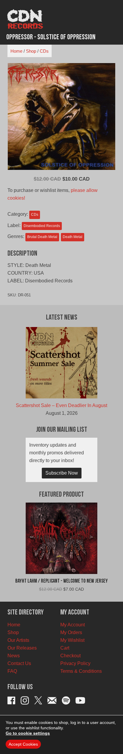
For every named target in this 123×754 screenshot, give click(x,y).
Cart (64, 647)
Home (16, 51)
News (13, 655)
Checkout (70, 655)
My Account (72, 624)
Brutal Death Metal (42, 237)
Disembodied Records (42, 226)
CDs (44, 51)
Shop (31, 51)
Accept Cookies (23, 744)
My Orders (71, 632)
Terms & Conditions (81, 671)
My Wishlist (72, 640)
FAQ (12, 671)
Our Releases (22, 647)
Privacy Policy (75, 663)
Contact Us (19, 663)
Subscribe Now (61, 472)
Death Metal (72, 237)
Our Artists (18, 640)
